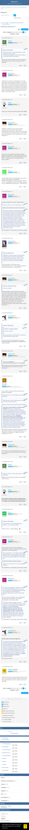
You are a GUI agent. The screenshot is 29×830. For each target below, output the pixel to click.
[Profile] (3, 42)
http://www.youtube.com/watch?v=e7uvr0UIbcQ (13, 341)
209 (9, 170)
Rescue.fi (14, 2)
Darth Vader (11, 73)
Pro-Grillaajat (5, 797)
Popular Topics (5, 739)
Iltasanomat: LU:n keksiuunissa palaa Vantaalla (13, 499)
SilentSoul (4, 384)
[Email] (4, 42)
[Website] (4, 105)
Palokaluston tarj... (6, 752)
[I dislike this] (24, 65)
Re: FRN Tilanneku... (6, 743)
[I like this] (20, 65)
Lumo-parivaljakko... (6, 755)
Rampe (10, 41)
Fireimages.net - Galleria (6, 806)
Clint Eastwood (11, 316)
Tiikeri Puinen (11, 122)
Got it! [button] (25, 826)
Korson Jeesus (11, 241)
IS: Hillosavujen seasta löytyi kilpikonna (11, 638)
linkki (25, 111)
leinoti (9, 102)
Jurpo (9, 512)
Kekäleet (4, 791)
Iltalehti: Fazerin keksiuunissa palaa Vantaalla (14, 501)
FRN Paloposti (4, 807)
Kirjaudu (3, 818)
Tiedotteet (5, 787)
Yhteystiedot (5, 800)
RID (3, 794)
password (7, 820)
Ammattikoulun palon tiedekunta (16, 22)
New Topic (25, 29)
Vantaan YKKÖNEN (13, 669)
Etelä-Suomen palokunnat (8, 781)
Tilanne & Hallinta (6, 24)
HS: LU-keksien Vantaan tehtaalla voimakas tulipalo (13, 498)
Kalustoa (4, 758)
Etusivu (3, 777)
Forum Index (5, 22)
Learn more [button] (5, 827)
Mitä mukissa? (5, 746)
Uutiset (4, 784)
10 (25, 32)
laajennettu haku (14, 733)
